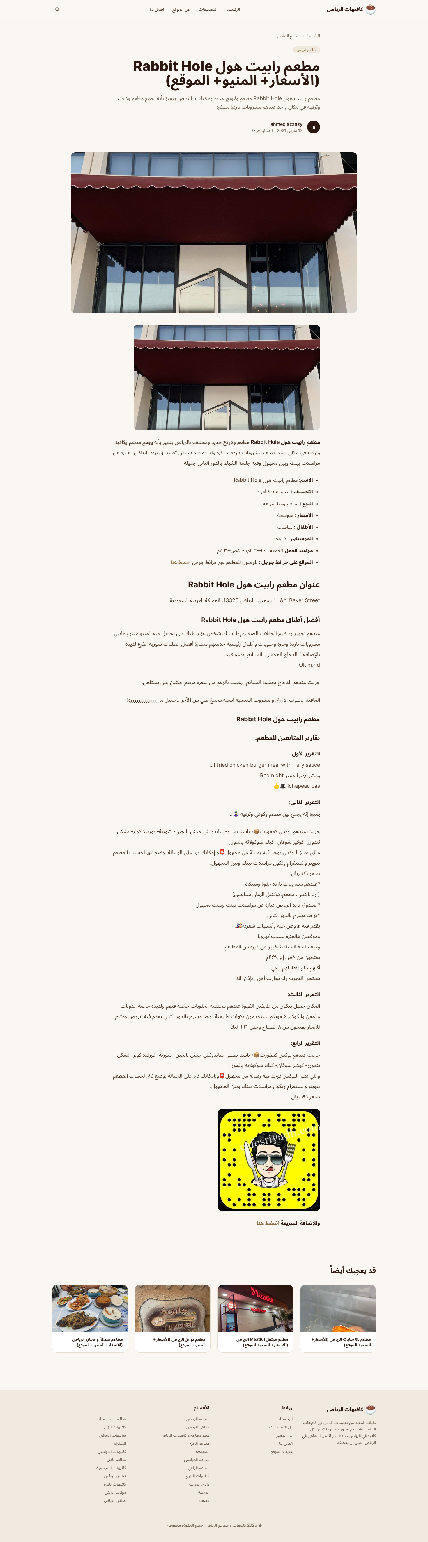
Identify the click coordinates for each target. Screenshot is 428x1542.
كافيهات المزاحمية (111, 1467)
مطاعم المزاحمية (112, 1418)
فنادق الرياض (115, 1475)
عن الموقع (181, 9)
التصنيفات (208, 9)
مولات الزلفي (115, 1492)
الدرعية (203, 1492)
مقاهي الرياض (197, 1426)
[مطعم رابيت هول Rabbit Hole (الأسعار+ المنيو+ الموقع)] (214, 377)
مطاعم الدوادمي (196, 1459)
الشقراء (120, 1443)
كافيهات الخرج (197, 1475)
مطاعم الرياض (288, 35)
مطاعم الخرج (199, 1443)
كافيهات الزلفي (114, 1426)
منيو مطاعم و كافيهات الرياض (185, 1435)
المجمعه (202, 1451)
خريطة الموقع (282, 1451)
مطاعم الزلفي (198, 1467)
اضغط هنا (181, 562)
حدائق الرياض (115, 1500)
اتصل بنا (157, 9)
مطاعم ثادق (116, 1459)
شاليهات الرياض (112, 1435)
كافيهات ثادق (115, 1483)
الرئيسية (233, 9)
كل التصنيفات (281, 1426)
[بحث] (57, 9)
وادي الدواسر (199, 1483)
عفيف (204, 1500)
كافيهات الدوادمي (112, 1451)
